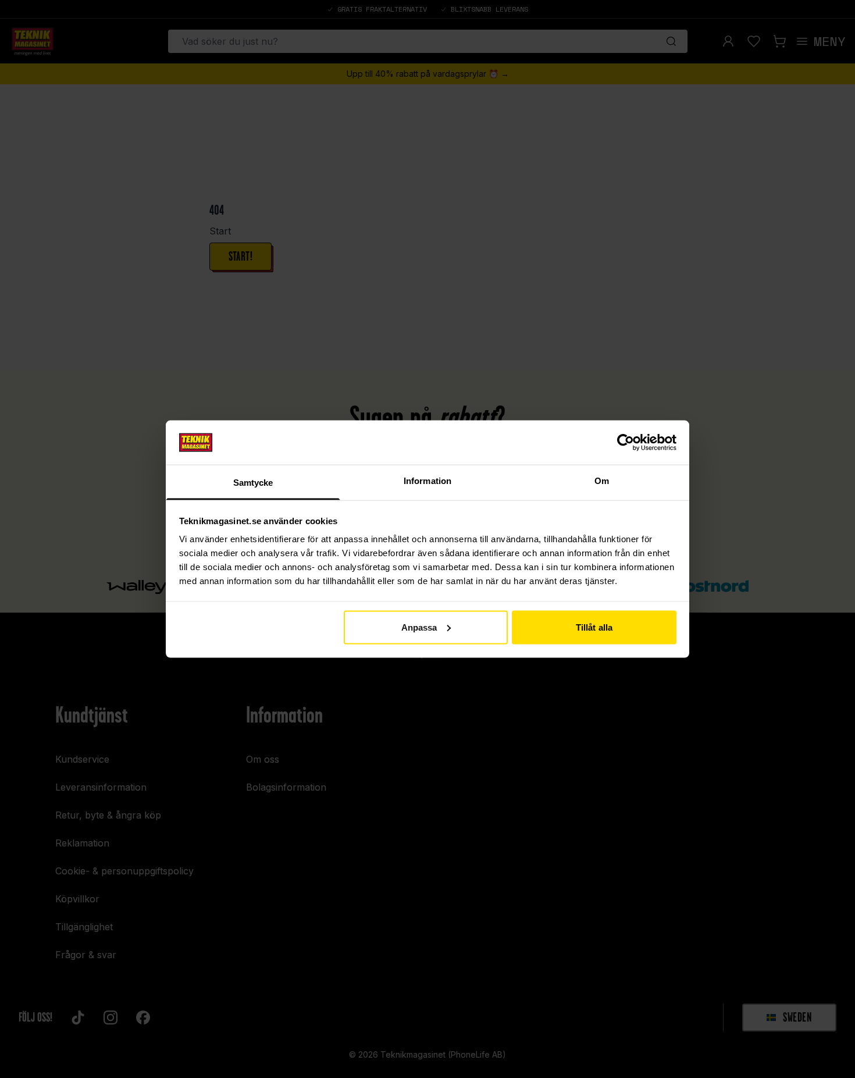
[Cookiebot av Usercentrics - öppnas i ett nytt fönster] (625, 442)
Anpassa (419, 627)
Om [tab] (601, 481)
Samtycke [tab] (253, 483)
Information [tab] (427, 481)
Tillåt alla (594, 627)
